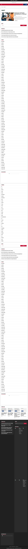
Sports (2, 234)
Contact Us (16, 546)
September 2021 (3, 129)
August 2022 (2, 111)
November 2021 (3, 126)
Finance (2, 204)
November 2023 (3, 87)
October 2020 (2, 147)
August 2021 (2, 131)
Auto (1, 188)
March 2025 (2, 64)
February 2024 (3, 82)
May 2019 (2, 159)
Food (1, 207)
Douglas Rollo (16, 16)
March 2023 (2, 100)
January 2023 (2, 103)
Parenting (2, 223)
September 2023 (3, 90)
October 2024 (2, 70)
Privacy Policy (13, 546)
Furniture (2, 208)
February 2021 (3, 141)
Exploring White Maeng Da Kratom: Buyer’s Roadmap (7, 30)
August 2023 (2, 92)
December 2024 (3, 69)
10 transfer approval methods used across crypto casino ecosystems (9, 35)
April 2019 (2, 160)
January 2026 (2, 51)
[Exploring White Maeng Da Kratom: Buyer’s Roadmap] (4, 410)
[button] (1, 4)
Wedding (2, 240)
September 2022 (3, 110)
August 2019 (2, 155)
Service (2, 231)
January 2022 (2, 123)
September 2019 (3, 154)
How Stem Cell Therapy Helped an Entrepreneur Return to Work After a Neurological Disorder (11, 33)
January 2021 (2, 142)
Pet (1, 224)
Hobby (2, 215)
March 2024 (2, 80)
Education (2, 196)
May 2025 (2, 62)
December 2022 (3, 105)
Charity (2, 192)
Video (26, 4)
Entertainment (3, 197)
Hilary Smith (9, 415)
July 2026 (2, 43)
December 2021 (3, 124)
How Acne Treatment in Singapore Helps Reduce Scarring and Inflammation (9, 36)
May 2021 (2, 136)
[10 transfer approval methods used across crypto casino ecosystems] (24, 410)
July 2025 (2, 59)
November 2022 (3, 106)
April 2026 (2, 46)
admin (2, 415)
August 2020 (2, 372)
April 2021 (2, 137)
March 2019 (2, 162)
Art (1, 186)
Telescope (2, 237)
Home (10, 546)
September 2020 (3, 149)
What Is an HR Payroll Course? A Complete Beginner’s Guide (8, 31)
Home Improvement (3, 216)
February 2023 (3, 323)
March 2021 (2, 139)
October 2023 (2, 88)
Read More (16, 20)
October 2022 (2, 108)
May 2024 (2, 77)
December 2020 (3, 144)
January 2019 (2, 165)
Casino (2, 191)
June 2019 (2, 157)
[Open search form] (22, 4)
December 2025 (3, 274)
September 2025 (3, 56)
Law (1, 218)
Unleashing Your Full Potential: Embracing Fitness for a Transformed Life (7, 16)
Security (2, 229)
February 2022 (3, 121)
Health (2, 213)
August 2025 (2, 57)
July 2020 (2, 152)
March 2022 (2, 119)
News (2, 221)
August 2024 (2, 72)
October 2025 (2, 54)
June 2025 (2, 61)
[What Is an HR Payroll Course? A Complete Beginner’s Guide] (11, 410)
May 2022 (2, 116)
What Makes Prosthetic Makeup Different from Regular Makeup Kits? (9, 258)
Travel (2, 239)
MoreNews (16, 548)
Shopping (2, 232)
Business (2, 189)
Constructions (3, 194)
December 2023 (3, 85)
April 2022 (2, 118)
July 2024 (2, 74)
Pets (1, 226)
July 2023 (2, 93)
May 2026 (2, 44)
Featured (2, 202)
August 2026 (2, 41)
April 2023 (2, 98)
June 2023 (2, 95)
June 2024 (2, 75)
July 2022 (2, 113)
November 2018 (3, 168)
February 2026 (3, 49)
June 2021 (2, 134)
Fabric (2, 199)
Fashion (2, 200)
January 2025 (2, 67)
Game (2, 210)
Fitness (2, 205)
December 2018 (3, 167)
